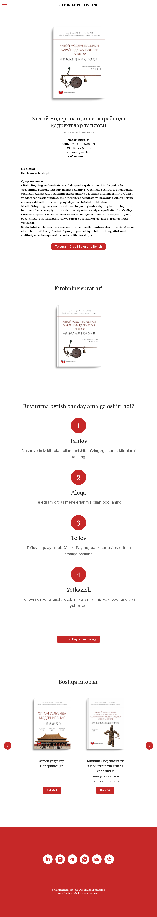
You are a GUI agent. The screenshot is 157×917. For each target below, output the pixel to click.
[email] (97, 859)
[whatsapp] (84, 859)
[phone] (109, 859)
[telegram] (72, 859)
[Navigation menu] (4, 5)
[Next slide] (149, 746)
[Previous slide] (7, 746)
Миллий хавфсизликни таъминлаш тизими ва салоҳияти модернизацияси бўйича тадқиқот (105, 770)
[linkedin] (48, 859)
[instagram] (60, 859)
